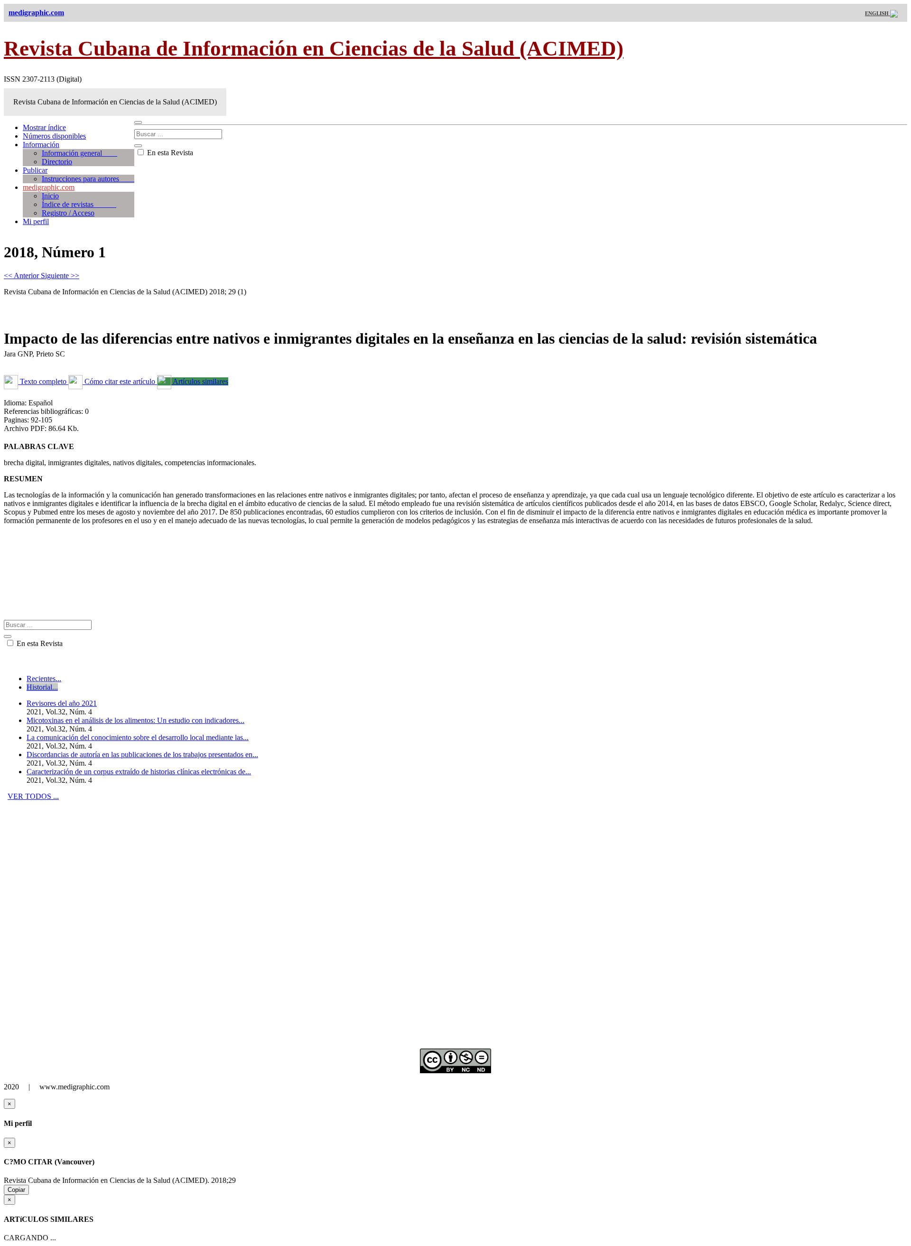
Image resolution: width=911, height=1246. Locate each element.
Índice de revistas (79, 204)
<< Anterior (22, 276)
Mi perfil (36, 221)
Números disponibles (54, 136)
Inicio (50, 196)
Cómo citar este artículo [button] (120, 381)
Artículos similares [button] (199, 381)
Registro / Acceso (68, 213)
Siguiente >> (60, 276)
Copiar (16, 1189)
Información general (79, 153)
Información (41, 145)
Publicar (35, 170)
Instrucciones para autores (88, 179)
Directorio (57, 162)
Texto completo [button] (43, 381)
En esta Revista (169, 153)
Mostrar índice (44, 127)
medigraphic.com (48, 187)
